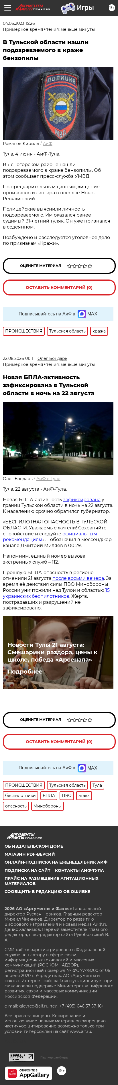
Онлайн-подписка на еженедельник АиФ (56, 862)
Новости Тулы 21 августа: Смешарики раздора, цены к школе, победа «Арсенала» (52, 652)
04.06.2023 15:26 (19, 23)
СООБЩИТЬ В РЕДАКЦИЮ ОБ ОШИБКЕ (47, 891)
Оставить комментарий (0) (59, 287)
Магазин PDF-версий (30, 854)
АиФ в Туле (48, 478)
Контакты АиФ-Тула (79, 870)
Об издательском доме (34, 846)
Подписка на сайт (27, 870)
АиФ (47, 143)
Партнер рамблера (54, 1057)
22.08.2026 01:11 (18, 358)
